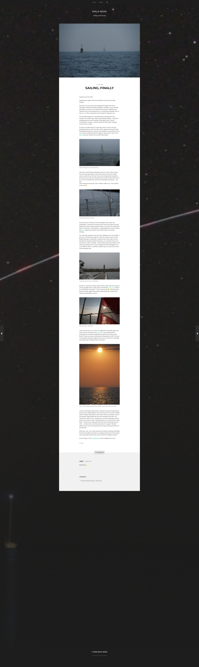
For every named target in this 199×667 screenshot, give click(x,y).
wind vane (111, 287)
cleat (83, 230)
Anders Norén (102, 655)
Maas (80, 135)
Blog (94, 2)
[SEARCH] (107, 2)
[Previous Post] (1, 333)
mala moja (99, 11)
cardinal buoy (96, 438)
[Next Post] (197, 333)
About (101, 2)
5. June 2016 (87, 461)
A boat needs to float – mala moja (91, 480)
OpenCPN (100, 332)
